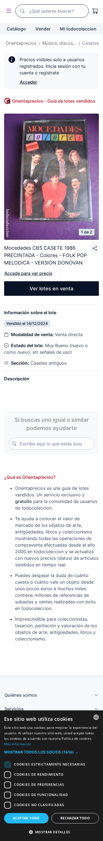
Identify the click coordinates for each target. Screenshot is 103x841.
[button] (51, 752)
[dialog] (51, 775)
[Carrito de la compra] (95, 11)
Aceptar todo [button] (26, 818)
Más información (17, 744)
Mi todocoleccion (78, 29)
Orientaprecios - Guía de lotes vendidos (53, 101)
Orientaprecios (21, 43)
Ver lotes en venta (51, 288)
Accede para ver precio (28, 273)
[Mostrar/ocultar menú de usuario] (7, 11)
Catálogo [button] (16, 29)
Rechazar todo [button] (75, 818)
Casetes (90, 43)
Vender (43, 29)
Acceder (28, 82)
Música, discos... (59, 43)
